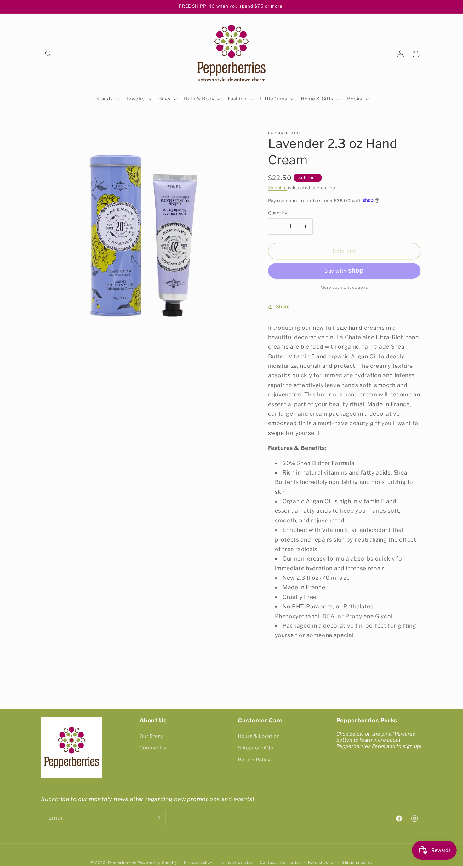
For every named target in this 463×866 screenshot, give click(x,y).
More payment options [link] (344, 286)
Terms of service (236, 862)
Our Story (151, 736)
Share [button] (283, 306)
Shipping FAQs (255, 748)
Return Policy (254, 760)
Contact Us (153, 748)
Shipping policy (357, 862)
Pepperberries (122, 862)
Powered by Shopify (157, 862)
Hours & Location (259, 736)
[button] (48, 53)
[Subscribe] (157, 818)
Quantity (278, 212)
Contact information (280, 862)
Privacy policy (198, 862)
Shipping (277, 187)
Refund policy (321, 862)
